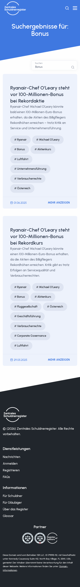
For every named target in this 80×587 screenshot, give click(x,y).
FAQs (6, 477)
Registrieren (11, 470)
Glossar (8, 516)
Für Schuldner (12, 496)
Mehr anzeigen (59, 202)
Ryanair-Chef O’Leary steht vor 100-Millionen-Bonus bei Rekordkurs (40, 236)
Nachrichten (11, 457)
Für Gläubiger (12, 502)
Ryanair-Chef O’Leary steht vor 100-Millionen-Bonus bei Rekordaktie (40, 94)
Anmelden (10, 463)
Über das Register (15, 509)
